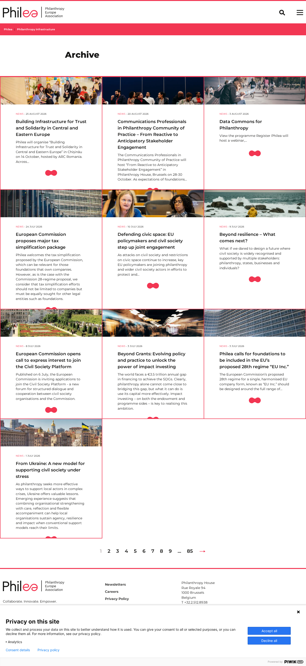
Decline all (269, 641)
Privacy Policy (117, 599)
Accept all (269, 631)
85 (190, 551)
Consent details (18, 650)
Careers (111, 592)
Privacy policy (49, 650)
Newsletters (115, 584)
